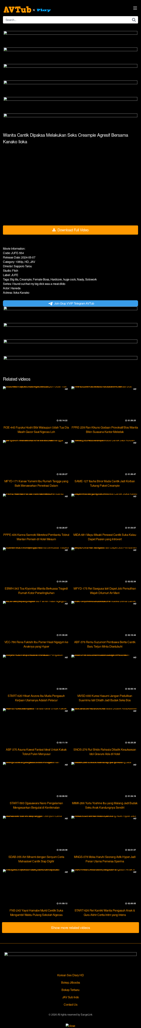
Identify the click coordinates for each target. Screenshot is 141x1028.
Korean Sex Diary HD (70, 975)
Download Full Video (73, 229)
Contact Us (70, 1004)
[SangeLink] (28, 9)
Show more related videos (70, 927)
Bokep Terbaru (70, 990)
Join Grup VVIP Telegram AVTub (74, 303)
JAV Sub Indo (70, 997)
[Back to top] (135, 1020)
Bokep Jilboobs (70, 982)
